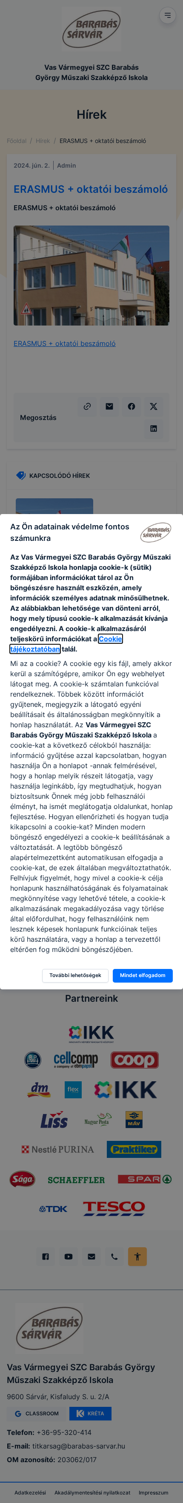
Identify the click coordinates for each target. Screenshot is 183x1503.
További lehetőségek (75, 975)
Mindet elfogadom (143, 975)
